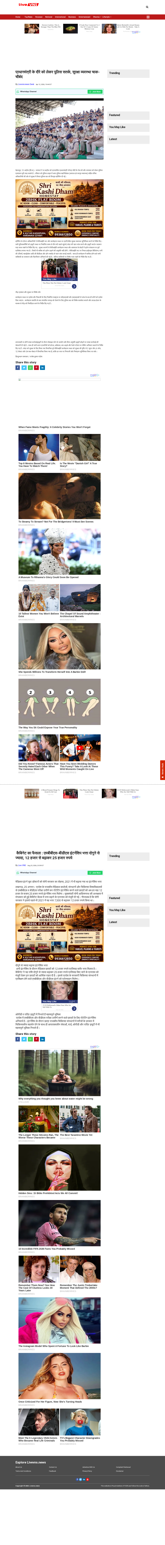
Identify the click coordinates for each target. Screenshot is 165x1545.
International (60, 17)
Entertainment (84, 17)
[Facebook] (77, 1479)
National (48, 17)
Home (17, 17)
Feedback (52, 1471)
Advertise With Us (88, 1467)
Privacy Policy (87, 1471)
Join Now (96, 92)
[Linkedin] (84, 1479)
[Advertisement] (82, 51)
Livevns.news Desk (26, 84)
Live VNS (22, 865)
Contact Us (53, 1467)
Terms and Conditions (23, 1471)
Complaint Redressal (123, 1467)
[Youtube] (87, 1479)
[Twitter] (80, 1479)
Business (72, 17)
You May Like (117, 127)
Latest (113, 139)
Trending (114, 73)
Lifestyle (106, 17)
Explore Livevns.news (30, 1462)
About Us (18, 1467)
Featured (114, 115)
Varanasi (38, 17)
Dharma (96, 17)
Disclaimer (119, 1471)
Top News (28, 17)
